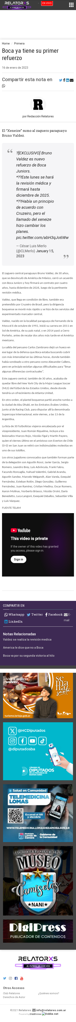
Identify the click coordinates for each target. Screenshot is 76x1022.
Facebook (55, 614)
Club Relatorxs (11, 993)
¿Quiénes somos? (48, 993)
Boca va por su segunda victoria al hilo (29, 655)
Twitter (37, 614)
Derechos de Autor (14, 997)
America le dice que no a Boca (23, 647)
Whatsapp (16, 614)
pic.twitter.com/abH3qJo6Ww (42, 237)
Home (6, 43)
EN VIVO (47, 3)
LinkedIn (15, 621)
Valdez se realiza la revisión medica (27, 639)
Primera (19, 43)
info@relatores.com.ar (51, 1010)
